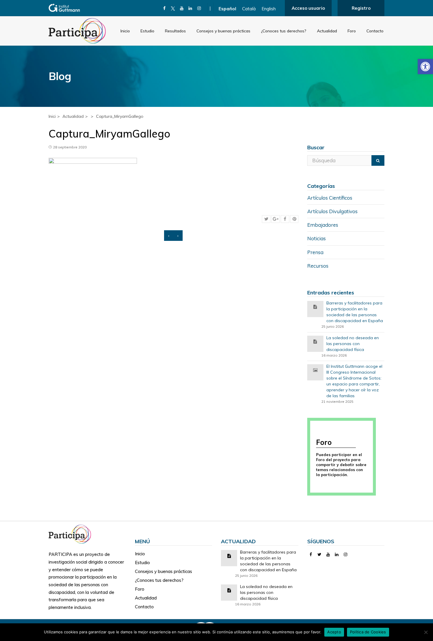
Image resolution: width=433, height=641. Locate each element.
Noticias (316, 238)
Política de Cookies (368, 632)
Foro (352, 31)
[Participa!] (72, 533)
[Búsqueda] (377, 160)
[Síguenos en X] (173, 8)
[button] (425, 66)
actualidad (73, 116)
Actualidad (327, 31)
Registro (361, 8)
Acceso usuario (308, 8)
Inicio (125, 31)
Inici (52, 116)
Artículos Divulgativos (332, 211)
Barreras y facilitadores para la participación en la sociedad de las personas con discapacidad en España (354, 311)
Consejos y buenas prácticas (223, 31)
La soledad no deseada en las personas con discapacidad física (352, 343)
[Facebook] (164, 8)
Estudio (147, 31)
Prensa (315, 252)
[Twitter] (319, 554)
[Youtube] (182, 8)
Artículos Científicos (329, 198)
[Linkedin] (190, 8)
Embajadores (322, 225)
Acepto (334, 632)
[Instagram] (199, 8)
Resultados (175, 31)
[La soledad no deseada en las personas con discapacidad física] (315, 341)
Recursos (317, 266)
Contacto (375, 31)
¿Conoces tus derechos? (283, 31)
